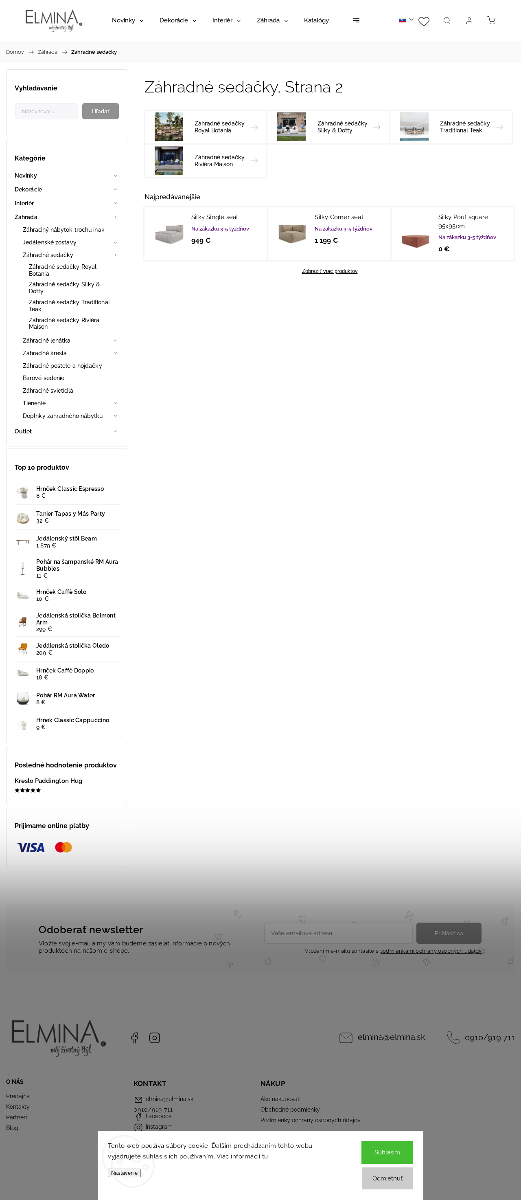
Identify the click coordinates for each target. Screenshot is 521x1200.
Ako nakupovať (280, 1099)
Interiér (24, 203)
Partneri (16, 1117)
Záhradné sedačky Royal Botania (62, 270)
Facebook (134, 1038)
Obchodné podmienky (290, 1109)
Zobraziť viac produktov (330, 271)
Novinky (26, 175)
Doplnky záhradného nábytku (63, 416)
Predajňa (18, 1096)
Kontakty (18, 1106)
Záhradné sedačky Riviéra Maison (64, 323)
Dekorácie (28, 189)
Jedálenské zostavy (50, 242)
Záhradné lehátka (47, 340)
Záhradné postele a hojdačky (62, 366)
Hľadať (100, 111)
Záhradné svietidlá (48, 390)
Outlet (23, 431)
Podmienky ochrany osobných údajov (310, 1120)
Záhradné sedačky (48, 255)
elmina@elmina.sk (391, 1037)
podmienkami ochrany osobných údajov (430, 951)
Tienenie (34, 403)
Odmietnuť (387, 1178)
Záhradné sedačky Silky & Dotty (64, 288)
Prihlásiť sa (449, 933)
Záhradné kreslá (45, 353)
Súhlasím (387, 1152)
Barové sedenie (43, 378)
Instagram (155, 1038)
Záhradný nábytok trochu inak (64, 229)
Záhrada (26, 217)
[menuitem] (127, 20)
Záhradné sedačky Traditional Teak (69, 305)
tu (265, 1156)
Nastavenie (124, 1173)
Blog (12, 1128)
